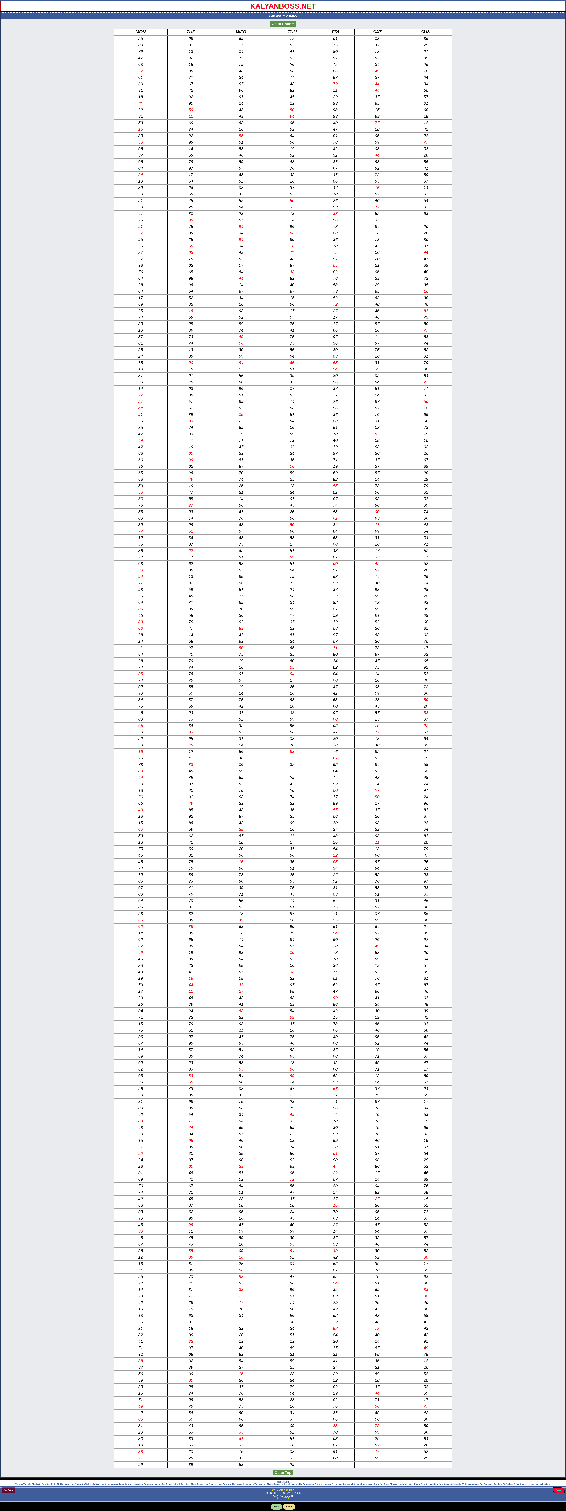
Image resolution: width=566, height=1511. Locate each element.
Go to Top (283, 1473)
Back (276, 1506)
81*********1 (283, 1498)
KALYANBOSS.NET (283, 6)
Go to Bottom (283, 24)
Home (289, 1506)
